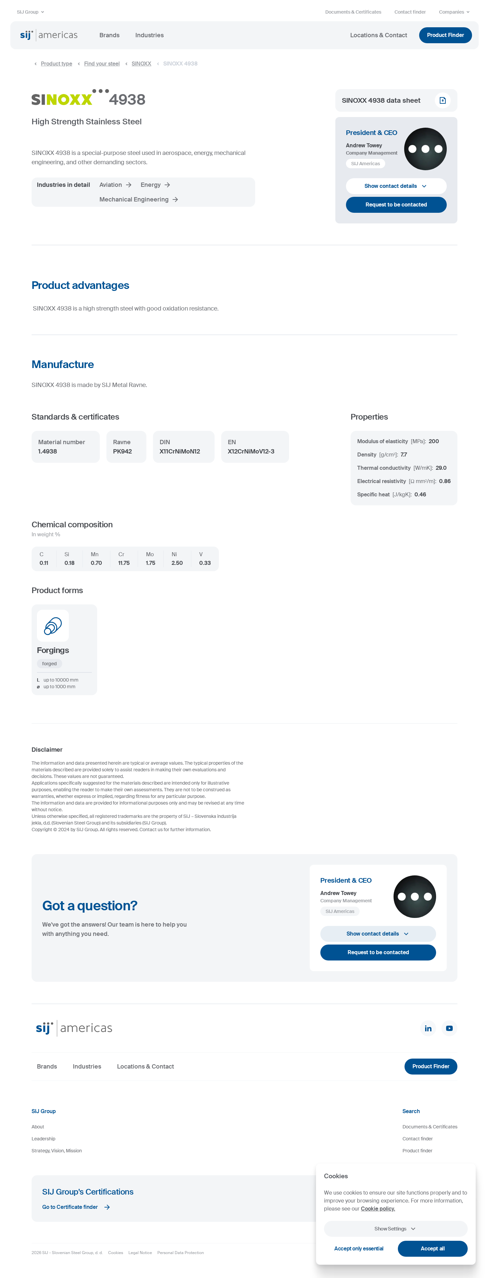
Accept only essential (359, 1248)
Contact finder (410, 12)
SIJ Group (28, 12)
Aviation (110, 185)
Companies (451, 12)
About (38, 1127)
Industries (149, 35)
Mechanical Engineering (134, 199)
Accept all (432, 1248)
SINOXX (141, 63)
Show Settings (391, 1228)
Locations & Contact (378, 35)
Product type (56, 63)
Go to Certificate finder (70, 1207)
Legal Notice (140, 1252)
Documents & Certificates (353, 12)
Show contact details (391, 186)
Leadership (43, 1139)
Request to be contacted (396, 204)
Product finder (417, 1151)
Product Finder (445, 35)
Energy (151, 185)
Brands (109, 35)
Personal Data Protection (180, 1252)
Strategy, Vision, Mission (57, 1151)
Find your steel (102, 63)
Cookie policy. (378, 1208)
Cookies (115, 1252)
